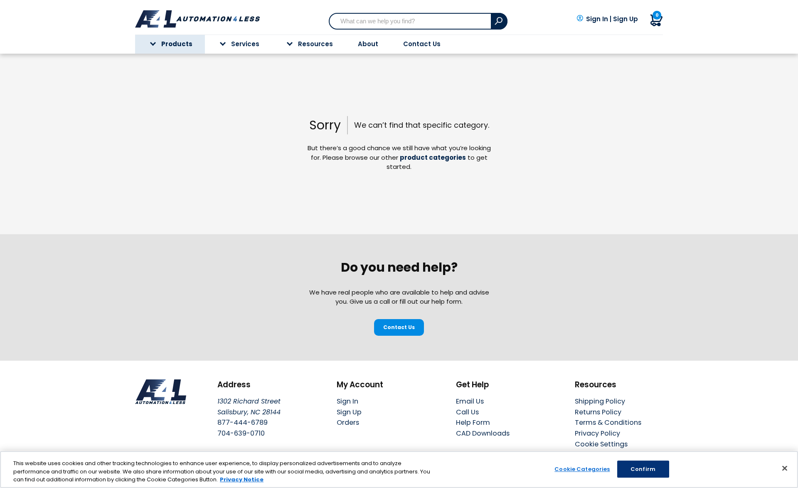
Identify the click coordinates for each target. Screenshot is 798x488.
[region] (399, 469)
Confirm (643, 469)
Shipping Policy (600, 401)
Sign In (597, 19)
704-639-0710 (241, 433)
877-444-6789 (242, 422)
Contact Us (422, 44)
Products (176, 44)
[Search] (499, 21)
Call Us (467, 412)
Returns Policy (598, 412)
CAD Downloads (483, 433)
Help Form (473, 422)
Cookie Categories (582, 469)
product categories (433, 157)
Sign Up (625, 19)
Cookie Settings (601, 444)
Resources (315, 44)
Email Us (470, 401)
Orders (348, 422)
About (368, 44)
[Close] (785, 468)
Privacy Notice (242, 479)
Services (245, 44)
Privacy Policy (597, 433)
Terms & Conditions (608, 422)
